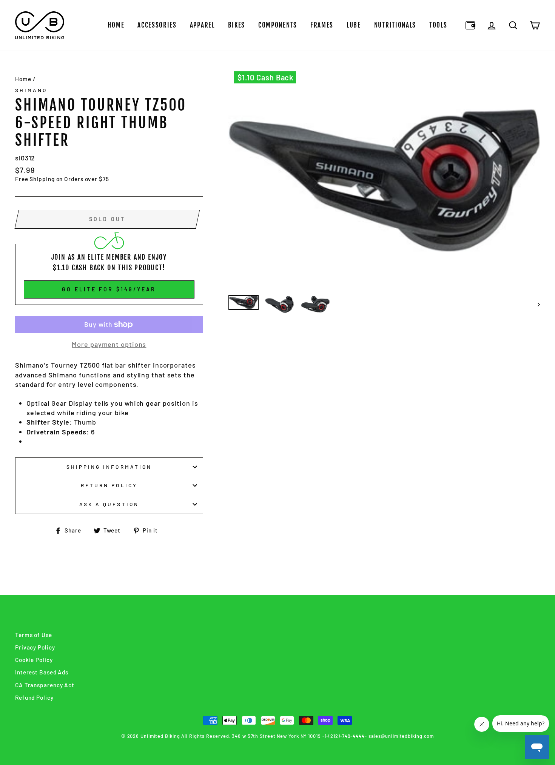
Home (116, 25)
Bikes (236, 25)
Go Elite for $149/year (109, 289)
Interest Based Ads (41, 672)
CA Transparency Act (44, 685)
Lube (354, 25)
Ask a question (109, 504)
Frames (321, 25)
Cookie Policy (34, 659)
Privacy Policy (35, 647)
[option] (384, 180)
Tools (438, 25)
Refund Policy (34, 697)
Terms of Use (33, 634)
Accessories (157, 25)
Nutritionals (395, 25)
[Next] (535, 304)
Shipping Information (109, 466)
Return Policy (109, 485)
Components (277, 25)
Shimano (31, 90)
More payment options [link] (109, 344)
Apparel (202, 25)
